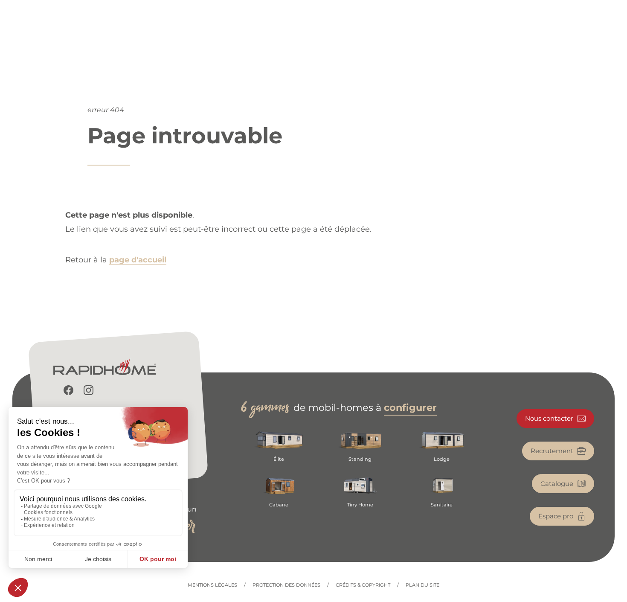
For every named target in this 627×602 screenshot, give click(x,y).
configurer (410, 407)
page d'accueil (137, 260)
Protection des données (286, 585)
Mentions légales (212, 585)
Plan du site (422, 585)
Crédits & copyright (363, 585)
